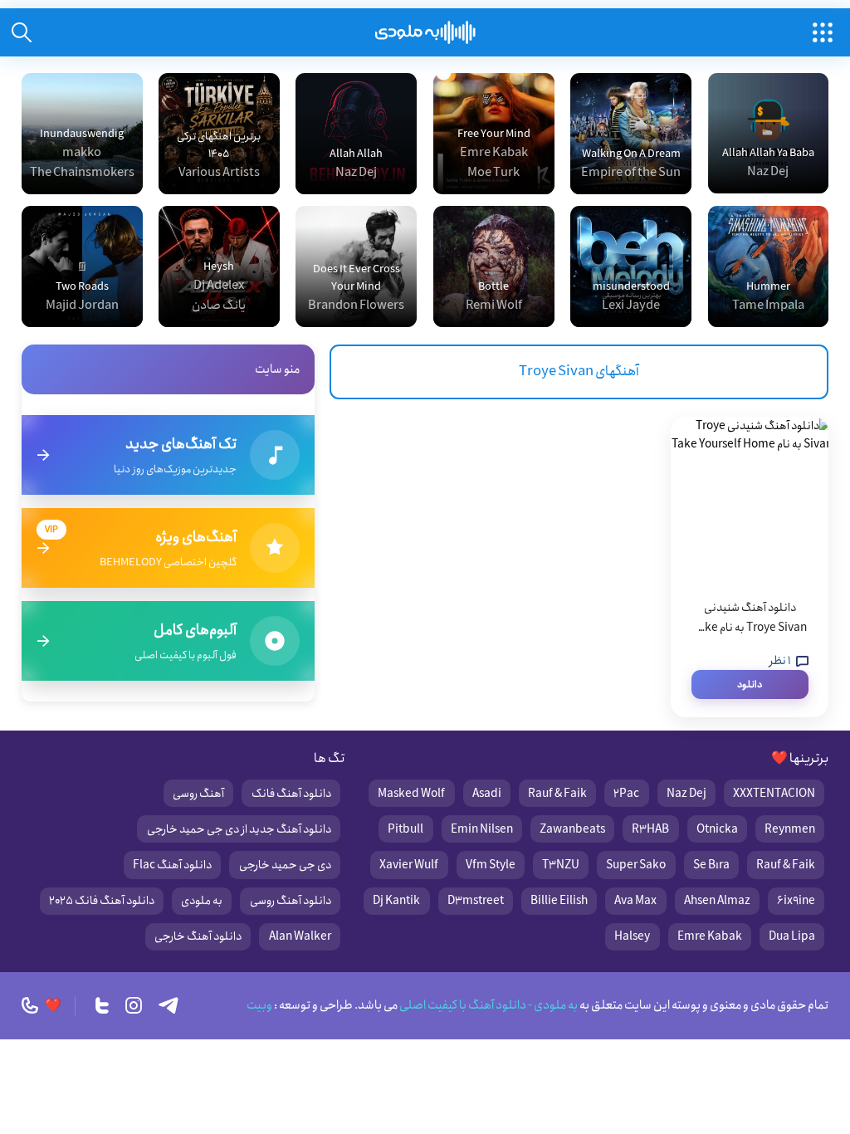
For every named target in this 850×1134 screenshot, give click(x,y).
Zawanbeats (572, 829)
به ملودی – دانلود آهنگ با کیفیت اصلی (425, 32)
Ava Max (635, 901)
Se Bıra (711, 865)
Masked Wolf (411, 794)
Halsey (632, 936)
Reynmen (790, 829)
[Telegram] (168, 1005)
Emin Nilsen (482, 829)
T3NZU (560, 865)
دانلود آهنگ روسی (290, 901)
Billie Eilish (559, 901)
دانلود (749, 684)
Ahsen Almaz (717, 901)
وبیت (259, 1005)
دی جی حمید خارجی (285, 865)
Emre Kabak (709, 936)
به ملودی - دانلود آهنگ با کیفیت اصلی (488, 1005)
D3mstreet (475, 901)
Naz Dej (686, 794)
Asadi (486, 794)
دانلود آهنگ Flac (172, 865)
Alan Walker (300, 936)
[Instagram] (133, 1005)
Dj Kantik (396, 901)
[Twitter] (102, 1005)
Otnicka (717, 829)
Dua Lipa (792, 936)
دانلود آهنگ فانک (291, 794)
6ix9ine (796, 901)
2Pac (626, 794)
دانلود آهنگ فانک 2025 (101, 901)
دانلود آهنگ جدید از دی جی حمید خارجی (239, 829)
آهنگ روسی (198, 794)
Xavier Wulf (408, 865)
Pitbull (405, 829)
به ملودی (201, 901)
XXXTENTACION (774, 794)
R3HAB (650, 829)
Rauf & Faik (557, 794)
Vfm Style (490, 865)
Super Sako (636, 865)
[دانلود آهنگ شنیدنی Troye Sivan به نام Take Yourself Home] (750, 500)
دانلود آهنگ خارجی (198, 936)
